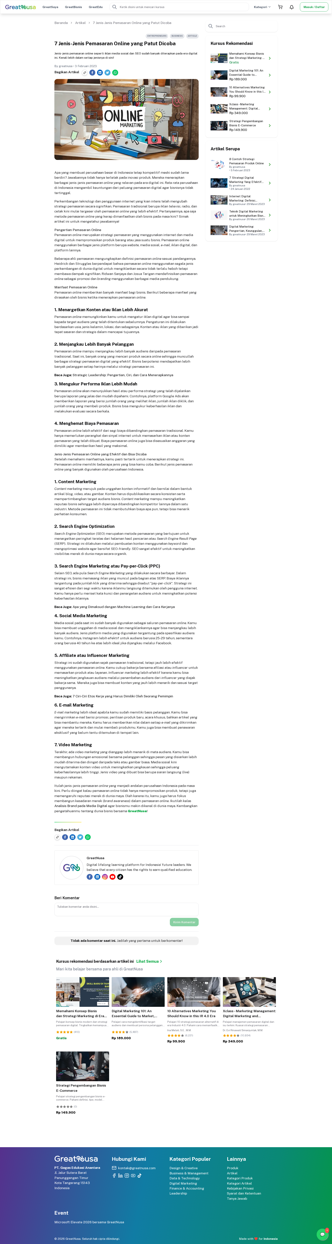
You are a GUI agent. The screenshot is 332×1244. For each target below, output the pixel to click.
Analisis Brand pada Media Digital (80, 806)
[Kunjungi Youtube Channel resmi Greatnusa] (133, 1175)
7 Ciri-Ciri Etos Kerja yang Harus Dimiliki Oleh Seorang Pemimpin (123, 696)
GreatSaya (50, 7)
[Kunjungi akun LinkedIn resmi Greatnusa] (120, 1175)
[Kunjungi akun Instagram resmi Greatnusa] (126, 1175)
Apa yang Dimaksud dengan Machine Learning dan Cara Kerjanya (124, 607)
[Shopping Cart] (280, 7)
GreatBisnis (73, 7)
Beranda (61, 23)
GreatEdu (96, 7)
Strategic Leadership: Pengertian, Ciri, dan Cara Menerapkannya (123, 375)
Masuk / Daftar (314, 7)
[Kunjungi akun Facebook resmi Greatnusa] (114, 1175)
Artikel (80, 23)
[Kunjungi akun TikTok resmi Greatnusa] (139, 1175)
